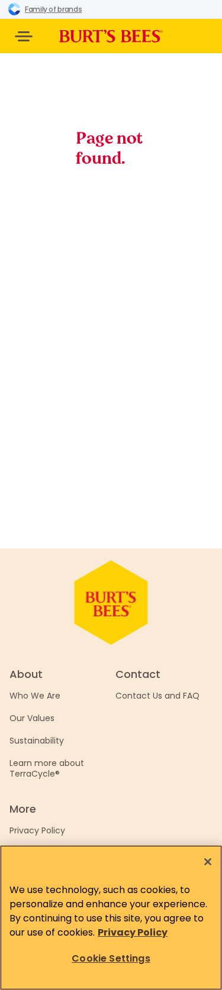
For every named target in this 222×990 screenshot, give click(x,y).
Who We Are (34, 696)
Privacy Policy (37, 830)
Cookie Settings (111, 958)
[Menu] (23, 36)
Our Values (31, 718)
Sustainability (36, 740)
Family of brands (53, 9)
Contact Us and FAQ (157, 696)
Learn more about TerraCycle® (46, 768)
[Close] (208, 862)
